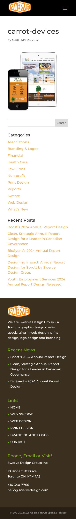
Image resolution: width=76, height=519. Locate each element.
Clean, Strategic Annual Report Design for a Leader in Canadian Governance (35, 239)
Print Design (18, 182)
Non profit (16, 176)
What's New (18, 209)
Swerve (14, 196)
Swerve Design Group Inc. (40, 512)
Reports (14, 189)
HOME (15, 407)
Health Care (17, 162)
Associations (18, 142)
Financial (15, 155)
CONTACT (17, 442)
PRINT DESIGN (22, 428)
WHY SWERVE (21, 414)
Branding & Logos (23, 149)
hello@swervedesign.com (28, 490)
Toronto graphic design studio (31, 327)
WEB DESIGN (21, 421)
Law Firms (16, 169)
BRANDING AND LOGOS (29, 435)
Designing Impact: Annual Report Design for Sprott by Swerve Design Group (36, 267)
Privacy (61, 512)
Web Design (18, 202)
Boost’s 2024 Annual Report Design (38, 227)
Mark (15, 40)
